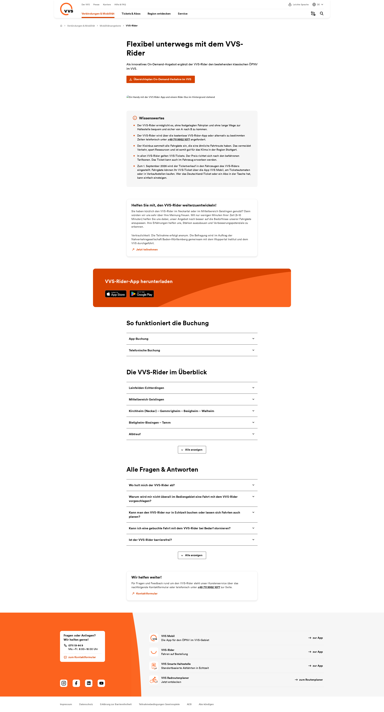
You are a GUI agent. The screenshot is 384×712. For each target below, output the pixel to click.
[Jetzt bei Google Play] (142, 293)
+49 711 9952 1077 (179, 139)
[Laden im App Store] (116, 293)
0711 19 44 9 (75, 645)
